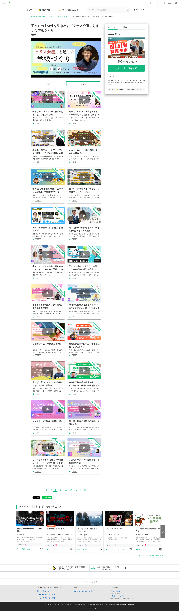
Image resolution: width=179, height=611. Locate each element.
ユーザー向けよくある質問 (46, 594)
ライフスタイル (24, 549)
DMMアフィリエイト (117, 596)
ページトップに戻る (89, 582)
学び (49, 549)
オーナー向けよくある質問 (46, 598)
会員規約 (68, 604)
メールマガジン (115, 591)
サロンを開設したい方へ (70, 10)
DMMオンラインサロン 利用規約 (84, 591)
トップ (29, 10)
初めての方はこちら (43, 591)
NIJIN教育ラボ (62, 17)
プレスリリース (58, 604)
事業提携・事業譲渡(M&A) (117, 604)
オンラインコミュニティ (116, 549)
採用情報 (131, 604)
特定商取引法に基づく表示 (98, 604)
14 (77, 490)
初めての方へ (47, 10)
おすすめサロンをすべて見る (152, 555)
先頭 (47, 490)
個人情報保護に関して (80, 604)
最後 (85, 490)
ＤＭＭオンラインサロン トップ (41, 17)
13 (71, 490)
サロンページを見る (126, 68)
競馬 (138, 549)
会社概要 (48, 604)
